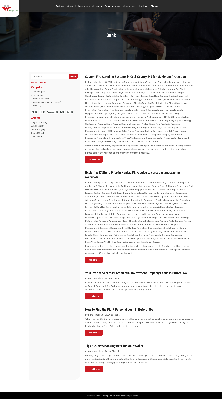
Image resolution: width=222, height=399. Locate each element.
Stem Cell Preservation (174, 130)
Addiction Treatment (40, 99)
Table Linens (119, 134)
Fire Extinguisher (93, 103)
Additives (35, 106)
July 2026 (35, 126)
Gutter (97, 106)
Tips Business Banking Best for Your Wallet (114, 346)
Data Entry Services (130, 96)
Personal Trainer (121, 124)
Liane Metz (93, 82)
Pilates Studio (148, 124)
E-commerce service (152, 99)
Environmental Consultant (177, 99)
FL (62, 112)
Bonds (123, 89)
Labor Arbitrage (165, 110)
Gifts (171, 103)
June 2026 (36, 129)
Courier (101, 96)
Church (126, 92)
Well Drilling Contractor (116, 141)
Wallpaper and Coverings (143, 138)
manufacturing (117, 117)
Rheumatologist (155, 127)
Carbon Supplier (102, 92)
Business (60, 6)
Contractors (137, 92)
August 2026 (37, 122)
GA (70, 112)
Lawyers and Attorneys (90, 6)
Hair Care (106, 106)
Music (125, 120)
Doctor (172, 96)
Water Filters (163, 138)
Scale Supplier (171, 127)
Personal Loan (105, 124)
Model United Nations (169, 117)
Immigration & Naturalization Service (163, 106)
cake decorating (166, 89)
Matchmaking (133, 117)
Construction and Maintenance (120, 6)
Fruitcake (163, 103)
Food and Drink (149, 103)
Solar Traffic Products (133, 130)
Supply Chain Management (99, 134)
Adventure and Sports (178, 82)
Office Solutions (136, 120)
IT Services (151, 110)
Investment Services (134, 110)
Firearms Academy (112, 103)
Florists (137, 103)
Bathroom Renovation (177, 85)
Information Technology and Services (104, 110)
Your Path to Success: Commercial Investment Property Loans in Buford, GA (136, 273)
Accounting (36, 92)
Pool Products (163, 124)
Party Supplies (176, 120)
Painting (164, 120)
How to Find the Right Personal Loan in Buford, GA (119, 309)
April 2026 (35, 136)
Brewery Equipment (137, 89)
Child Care (116, 92)
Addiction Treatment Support (44, 102)
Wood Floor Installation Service (144, 141)
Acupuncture (37, 95)
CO (42, 112)
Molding (185, 117)
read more (94, 159)
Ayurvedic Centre (150, 85)
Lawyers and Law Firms (138, 113)
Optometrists (152, 120)
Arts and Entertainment (128, 85)
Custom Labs (112, 96)
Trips (126, 138)
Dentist (144, 96)
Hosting (140, 106)
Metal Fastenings (149, 117)
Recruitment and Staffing (123, 127)
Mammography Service (97, 117)
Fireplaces (128, 103)
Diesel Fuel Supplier (158, 96)
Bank (162, 85)
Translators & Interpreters (110, 138)
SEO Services (114, 130)
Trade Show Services (137, 134)
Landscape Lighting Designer (111, 113)
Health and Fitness (148, 6)
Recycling (142, 127)
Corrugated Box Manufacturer (159, 92)
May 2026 (35, 133)
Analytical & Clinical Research (100, 85)
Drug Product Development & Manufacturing (117, 99)
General (71, 6)
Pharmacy (135, 124)
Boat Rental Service (109, 89)
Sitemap (134, 395)
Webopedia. (107, 395)
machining (173, 113)
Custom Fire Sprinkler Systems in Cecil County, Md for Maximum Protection (135, 77)
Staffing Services (153, 130)
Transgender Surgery (159, 134)
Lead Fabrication (159, 113)
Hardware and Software (124, 106)
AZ (34, 112)
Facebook (52, 112)
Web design (97, 141)
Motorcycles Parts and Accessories (103, 120)
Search (73, 76)
